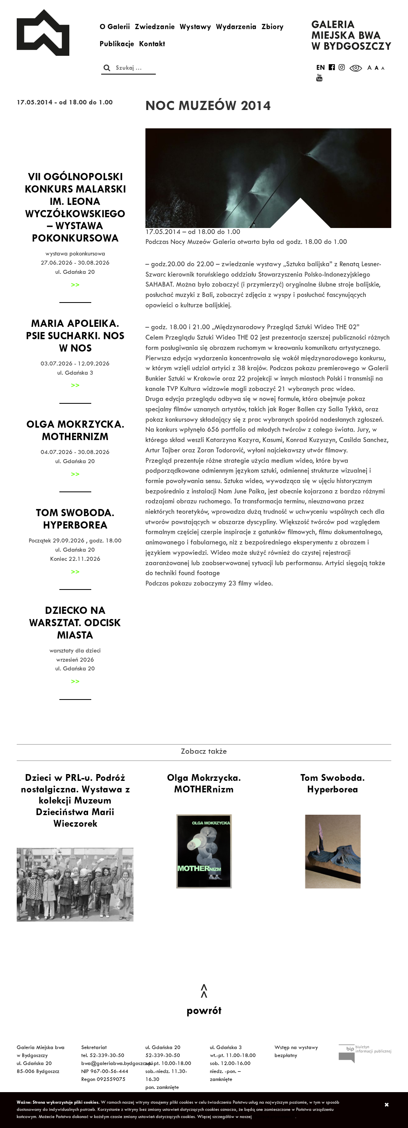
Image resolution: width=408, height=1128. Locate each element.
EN (320, 68)
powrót (204, 1012)
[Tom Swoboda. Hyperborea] (333, 851)
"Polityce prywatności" (274, 1117)
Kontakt (152, 45)
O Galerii (115, 28)
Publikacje (117, 45)
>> (75, 286)
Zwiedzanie (155, 28)
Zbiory (272, 28)
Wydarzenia (236, 28)
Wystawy (195, 28)
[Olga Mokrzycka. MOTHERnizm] (203, 851)
